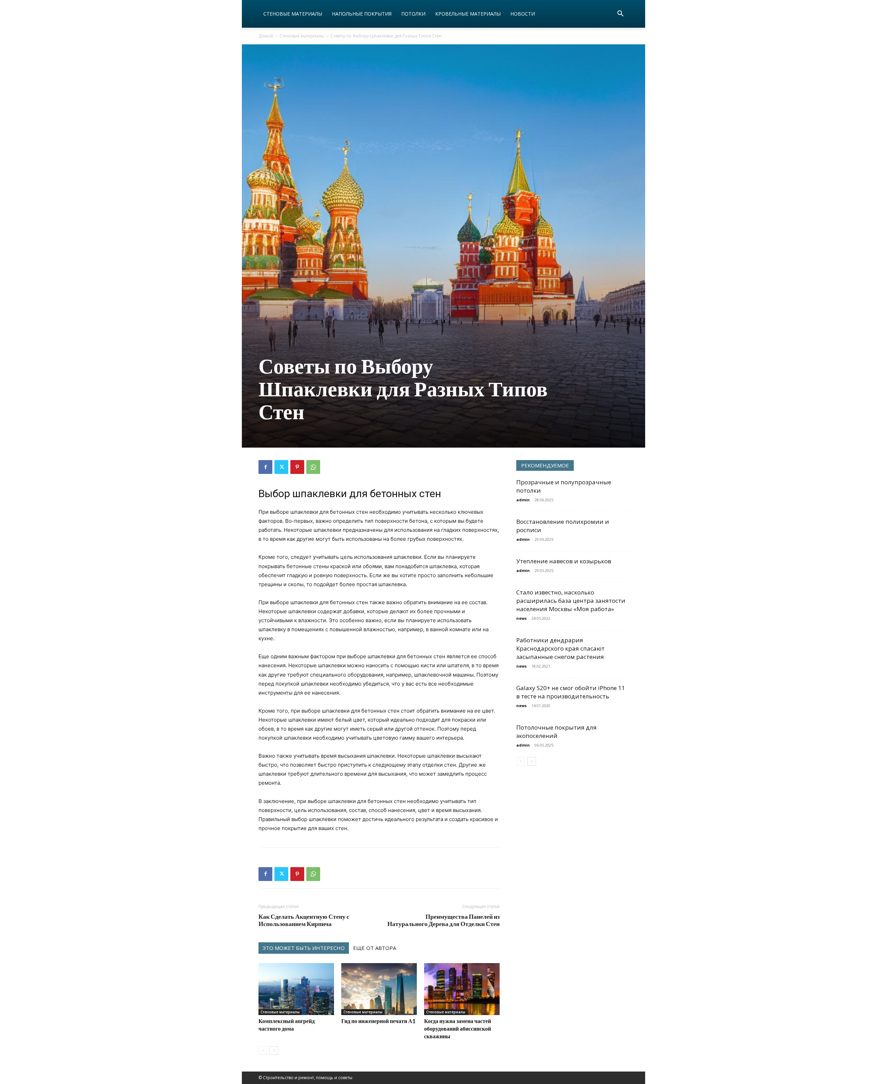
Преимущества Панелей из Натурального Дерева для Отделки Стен (443, 920)
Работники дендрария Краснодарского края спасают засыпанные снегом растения (560, 648)
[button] (620, 14)
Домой (265, 36)
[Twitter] (281, 467)
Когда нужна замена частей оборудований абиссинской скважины (457, 1028)
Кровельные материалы (468, 13)
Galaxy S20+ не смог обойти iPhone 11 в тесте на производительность (570, 692)
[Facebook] (265, 467)
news (521, 618)
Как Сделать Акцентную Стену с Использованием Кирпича (303, 920)
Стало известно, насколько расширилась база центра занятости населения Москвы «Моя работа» (570, 600)
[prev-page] (262, 1050)
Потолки (413, 13)
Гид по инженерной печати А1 (378, 1020)
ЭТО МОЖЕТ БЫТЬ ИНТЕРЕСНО (304, 947)
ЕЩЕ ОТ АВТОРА (374, 947)
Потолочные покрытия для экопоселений (556, 731)
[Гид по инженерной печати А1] (379, 989)
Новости (522, 13)
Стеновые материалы (292, 13)
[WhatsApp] (313, 467)
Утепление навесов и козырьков (563, 561)
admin (523, 499)
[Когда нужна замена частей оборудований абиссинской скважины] (462, 989)
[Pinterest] (297, 467)
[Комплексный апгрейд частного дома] (296, 989)
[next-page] (274, 1050)
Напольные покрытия (362, 13)
